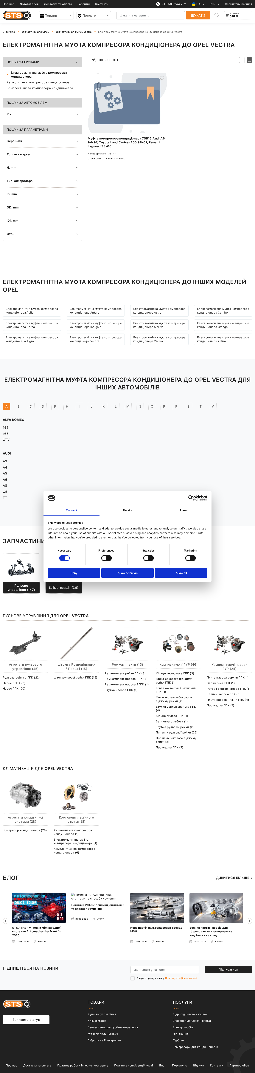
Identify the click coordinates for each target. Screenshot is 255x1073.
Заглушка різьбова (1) (172, 721)
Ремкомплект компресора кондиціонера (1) (73, 832)
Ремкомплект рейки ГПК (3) (125, 673)
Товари (51, 15)
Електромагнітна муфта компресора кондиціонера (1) (75, 841)
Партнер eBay (239, 1065)
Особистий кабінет (238, 4)
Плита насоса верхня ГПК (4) (228, 677)
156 (6, 427)
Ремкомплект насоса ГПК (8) (126, 679)
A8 (5, 485)
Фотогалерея (29, 4)
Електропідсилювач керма (192, 1021)
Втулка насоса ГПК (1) (121, 690)
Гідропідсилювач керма (190, 1014)
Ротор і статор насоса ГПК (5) (229, 688)
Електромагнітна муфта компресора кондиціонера (38, 74)
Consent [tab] (71, 510)
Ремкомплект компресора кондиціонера (38, 82)
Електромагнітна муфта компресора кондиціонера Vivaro (159, 339)
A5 (5, 473)
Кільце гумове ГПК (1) (172, 716)
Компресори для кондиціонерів (195, 1047)
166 (6, 434)
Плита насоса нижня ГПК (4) (228, 699)
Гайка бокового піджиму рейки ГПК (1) (174, 680)
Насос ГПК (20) (14, 688)
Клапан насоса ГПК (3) (224, 694)
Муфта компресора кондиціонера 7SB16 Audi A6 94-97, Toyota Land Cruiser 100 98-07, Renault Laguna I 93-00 (126, 142)
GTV (6, 440)
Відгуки (198, 1065)
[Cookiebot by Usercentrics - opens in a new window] (191, 498)
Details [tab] (127, 510)
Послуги (89, 15)
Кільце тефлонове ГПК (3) (175, 673)
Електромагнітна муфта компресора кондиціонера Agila (32, 310)
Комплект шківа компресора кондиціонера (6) (74, 850)
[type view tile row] (242, 60)
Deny (74, 573)
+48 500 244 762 (174, 4)
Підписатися (228, 969)
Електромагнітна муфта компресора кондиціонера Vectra (96, 339)
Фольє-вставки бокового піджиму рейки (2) (174, 699)
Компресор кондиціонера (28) (25, 830)
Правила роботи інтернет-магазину (82, 1065)
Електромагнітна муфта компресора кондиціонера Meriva (159, 325)
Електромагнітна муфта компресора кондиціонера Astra (159, 310)
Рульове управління (102, 1014)
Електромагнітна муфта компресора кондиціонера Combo (223, 310)
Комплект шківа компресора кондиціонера (40, 88)
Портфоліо (179, 1065)
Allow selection (128, 573)
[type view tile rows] (249, 60)
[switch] (106, 558)
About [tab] (183, 510)
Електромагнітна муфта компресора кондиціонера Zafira (223, 339)
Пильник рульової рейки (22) (177, 732)
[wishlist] (216, 15)
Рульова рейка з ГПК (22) (21, 677)
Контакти (101, 4)
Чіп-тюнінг (181, 1034)
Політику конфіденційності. (181, 978)
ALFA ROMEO (13, 420)
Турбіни (178, 1040)
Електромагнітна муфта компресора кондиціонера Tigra (32, 339)
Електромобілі (183, 1027)
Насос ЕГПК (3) (14, 683)
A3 (5, 461)
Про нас (8, 4)
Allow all (181, 573)
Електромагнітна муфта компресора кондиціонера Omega (223, 325)
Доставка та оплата (58, 4)
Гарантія (84, 4)
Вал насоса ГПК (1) (221, 683)
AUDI (7, 453)
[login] (162, 78)
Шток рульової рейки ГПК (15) (75, 677)
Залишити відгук (26, 1020)
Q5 (5, 492)
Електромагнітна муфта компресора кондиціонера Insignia (96, 325)
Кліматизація (97, 1021)
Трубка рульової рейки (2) (175, 727)
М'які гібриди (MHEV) (103, 1034)
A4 (5, 467)
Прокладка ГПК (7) (170, 747)
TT (5, 498)
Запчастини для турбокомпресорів (113, 1027)
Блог (162, 1065)
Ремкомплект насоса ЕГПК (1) (127, 684)
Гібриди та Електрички (104, 1040)
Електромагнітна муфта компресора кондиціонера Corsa (32, 325)
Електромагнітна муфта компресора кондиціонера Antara (96, 310)
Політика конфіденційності (133, 1065)
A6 (5, 479)
